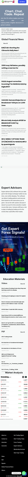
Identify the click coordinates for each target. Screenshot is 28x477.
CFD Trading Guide (6, 336)
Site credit (19, 476)
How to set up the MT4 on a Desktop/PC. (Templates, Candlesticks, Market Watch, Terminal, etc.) (13, 324)
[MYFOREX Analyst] (8, 1)
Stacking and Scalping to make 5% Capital (13, 296)
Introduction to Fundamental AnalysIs (12, 342)
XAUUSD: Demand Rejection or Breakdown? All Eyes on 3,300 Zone (13, 102)
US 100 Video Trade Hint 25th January (12, 309)
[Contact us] (24, 473)
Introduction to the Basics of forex (11, 348)
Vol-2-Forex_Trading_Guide (9, 369)
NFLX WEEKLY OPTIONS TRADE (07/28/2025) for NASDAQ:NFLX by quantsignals (14, 141)
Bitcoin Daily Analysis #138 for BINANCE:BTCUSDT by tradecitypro (13, 123)
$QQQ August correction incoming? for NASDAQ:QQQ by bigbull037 (13, 84)
